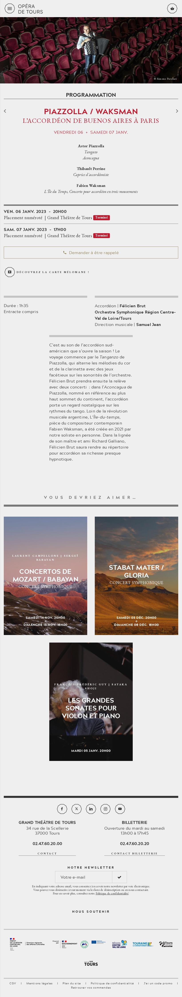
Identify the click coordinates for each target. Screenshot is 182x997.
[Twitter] (77, 809)
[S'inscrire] (119, 877)
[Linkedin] (91, 809)
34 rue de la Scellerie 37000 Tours (47, 827)
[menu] (10, 8)
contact (47, 853)
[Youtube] (120, 809)
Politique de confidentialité (112, 893)
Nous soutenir (91, 911)
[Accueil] (91, 9)
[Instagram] (105, 809)
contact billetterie (134, 853)
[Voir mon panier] (172, 8)
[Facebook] (62, 809)
